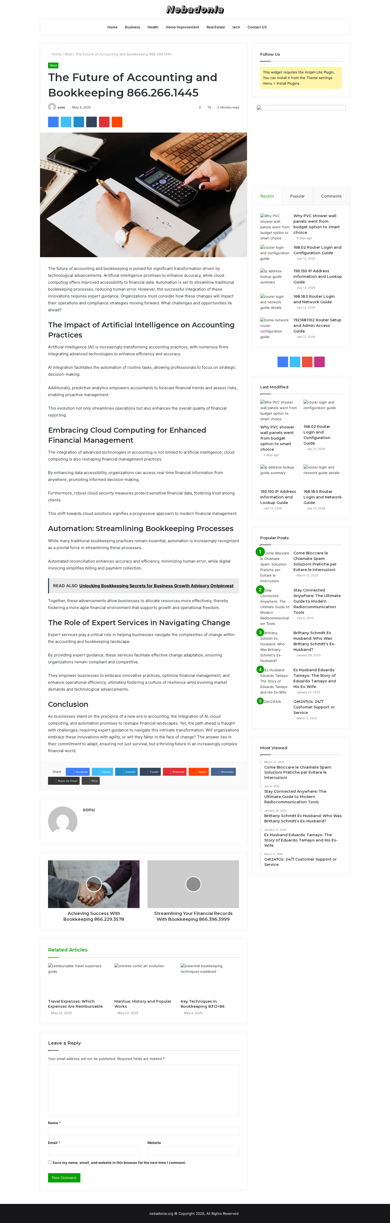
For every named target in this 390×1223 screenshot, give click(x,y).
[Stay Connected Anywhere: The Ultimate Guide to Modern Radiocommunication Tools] (274, 607)
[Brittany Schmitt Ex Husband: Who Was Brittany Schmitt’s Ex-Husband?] (274, 647)
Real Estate (216, 27)
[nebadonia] (195, 9)
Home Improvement (182, 27)
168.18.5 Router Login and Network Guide (323, 497)
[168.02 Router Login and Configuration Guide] (274, 255)
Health (153, 27)
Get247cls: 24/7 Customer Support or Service (314, 707)
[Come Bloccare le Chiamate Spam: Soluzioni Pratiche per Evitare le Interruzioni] (274, 567)
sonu (61, 107)
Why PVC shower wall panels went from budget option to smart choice (277, 438)
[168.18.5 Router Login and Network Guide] (274, 304)
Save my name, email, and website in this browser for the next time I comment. (119, 1162)
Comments (331, 196)
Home (112, 27)
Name (54, 1123)
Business (132, 27)
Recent (267, 196)
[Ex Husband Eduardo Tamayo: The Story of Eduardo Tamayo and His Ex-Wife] (274, 681)
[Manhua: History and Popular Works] (143, 979)
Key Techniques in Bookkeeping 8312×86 (202, 1004)
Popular (297, 196)
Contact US (257, 27)
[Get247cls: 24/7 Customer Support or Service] (274, 709)
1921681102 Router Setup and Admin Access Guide (317, 326)
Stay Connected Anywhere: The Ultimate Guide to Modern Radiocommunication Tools (317, 601)
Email (54, 1143)
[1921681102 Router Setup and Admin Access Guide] (274, 328)
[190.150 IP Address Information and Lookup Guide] (274, 278)
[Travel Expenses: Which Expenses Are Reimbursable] (77, 979)
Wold (68, 54)
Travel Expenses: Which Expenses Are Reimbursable (75, 1004)
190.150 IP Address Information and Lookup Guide (317, 276)
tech (236, 27)
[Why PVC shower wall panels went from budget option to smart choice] (274, 227)
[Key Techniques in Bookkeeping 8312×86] (210, 979)
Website (154, 1143)
